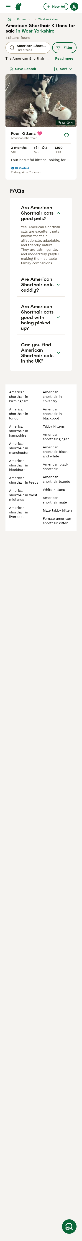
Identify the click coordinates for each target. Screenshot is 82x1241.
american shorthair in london (18, 413)
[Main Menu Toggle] (8, 6)
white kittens (54, 490)
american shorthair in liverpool (18, 512)
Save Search (25, 69)
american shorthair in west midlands (23, 495)
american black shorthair (55, 466)
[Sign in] (74, 6)
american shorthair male (55, 500)
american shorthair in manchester (19, 448)
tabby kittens (54, 426)
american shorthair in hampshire (18, 431)
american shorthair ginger (56, 437)
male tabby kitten (57, 510)
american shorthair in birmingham (18, 396)
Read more (64, 58)
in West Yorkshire (35, 31)
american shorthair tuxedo (56, 479)
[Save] (66, 135)
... (32, 19)
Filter (68, 48)
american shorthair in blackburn (18, 465)
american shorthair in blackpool (52, 413)
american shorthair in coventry (52, 396)
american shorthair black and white (55, 451)
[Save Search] (69, 1226)
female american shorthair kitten (57, 521)
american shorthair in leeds (23, 480)
